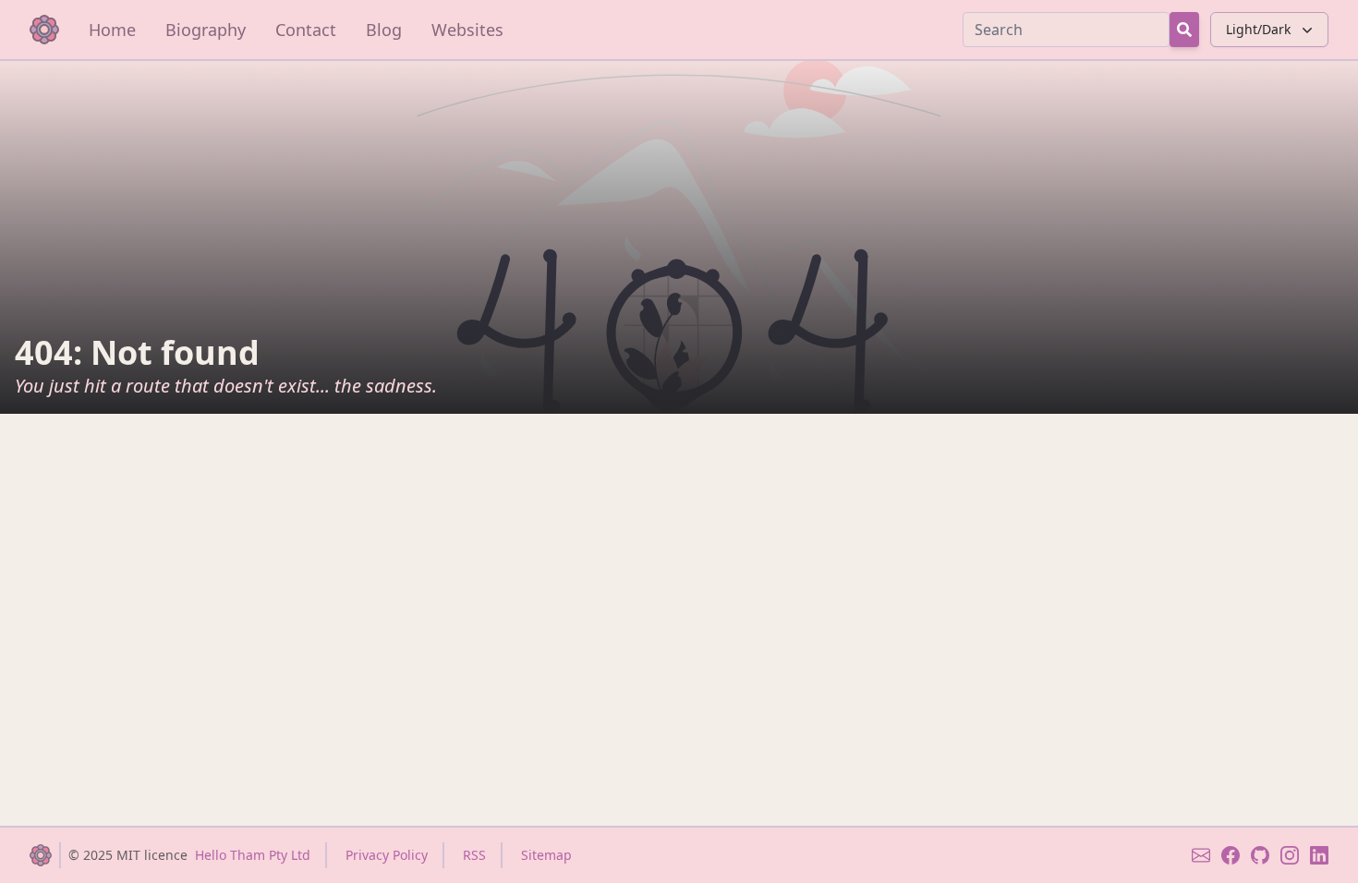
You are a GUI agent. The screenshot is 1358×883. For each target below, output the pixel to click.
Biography (205, 29)
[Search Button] (1184, 29)
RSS (474, 855)
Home (112, 29)
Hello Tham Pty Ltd (252, 855)
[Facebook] (1230, 855)
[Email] (1201, 855)
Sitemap (546, 855)
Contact (305, 29)
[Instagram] (1289, 855)
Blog (384, 29)
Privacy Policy (387, 855)
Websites (467, 29)
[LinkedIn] (1319, 855)
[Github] (1260, 855)
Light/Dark (1258, 29)
